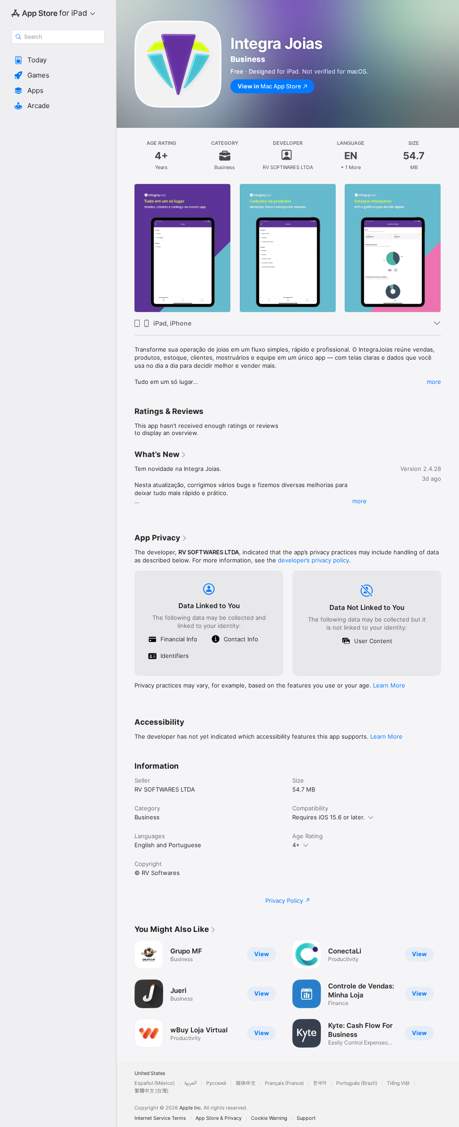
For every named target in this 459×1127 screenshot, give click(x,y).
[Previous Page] (125, 248)
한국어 (320, 1083)
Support (306, 1118)
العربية (190, 1083)
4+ (296, 845)
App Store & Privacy (218, 1118)
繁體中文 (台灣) (151, 1090)
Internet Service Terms (160, 1118)
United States (149, 1073)
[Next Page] (450, 248)
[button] (58, 60)
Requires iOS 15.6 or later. (328, 817)
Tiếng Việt (398, 1083)
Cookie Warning (269, 1118)
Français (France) (284, 1083)
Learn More (389, 685)
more (434, 381)
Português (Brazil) (356, 1083)
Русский (216, 1083)
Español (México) (154, 1083)
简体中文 (245, 1083)
